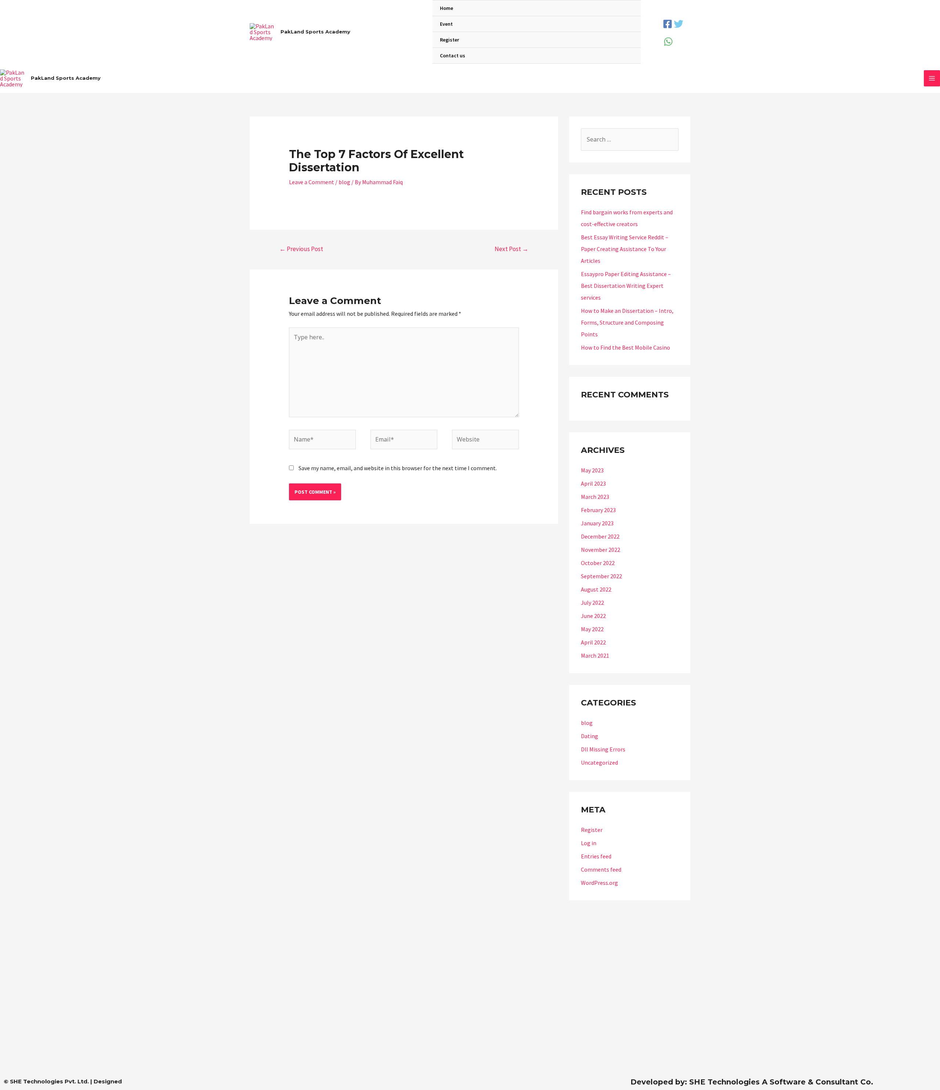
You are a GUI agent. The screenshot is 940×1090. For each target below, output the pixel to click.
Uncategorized (599, 762)
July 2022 (592, 602)
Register (449, 39)
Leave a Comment (311, 182)
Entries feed (596, 856)
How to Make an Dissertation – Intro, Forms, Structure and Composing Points (627, 322)
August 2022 (596, 589)
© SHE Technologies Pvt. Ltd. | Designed (63, 1081)
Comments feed (601, 869)
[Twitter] (678, 24)
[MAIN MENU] (932, 78)
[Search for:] (630, 139)
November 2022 (600, 549)
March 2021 (595, 655)
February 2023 (598, 510)
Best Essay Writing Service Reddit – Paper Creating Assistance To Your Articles (624, 248)
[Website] (485, 440)
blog (344, 182)
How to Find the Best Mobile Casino (625, 347)
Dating (589, 736)
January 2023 (597, 523)
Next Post (511, 249)
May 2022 (592, 629)
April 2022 (593, 642)
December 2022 (600, 536)
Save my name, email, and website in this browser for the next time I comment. (398, 468)
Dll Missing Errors (603, 749)
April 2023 (593, 483)
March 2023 (595, 496)
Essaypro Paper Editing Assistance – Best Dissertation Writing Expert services (626, 285)
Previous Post (301, 249)
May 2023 (592, 470)
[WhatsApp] (668, 41)
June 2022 (593, 615)
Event (446, 24)
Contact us (452, 55)
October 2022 (598, 563)
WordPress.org (599, 882)
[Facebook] (667, 24)
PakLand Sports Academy (315, 32)
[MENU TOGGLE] (625, 25)
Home (446, 8)
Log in (588, 843)
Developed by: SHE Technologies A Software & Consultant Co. (751, 1082)
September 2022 (601, 576)
